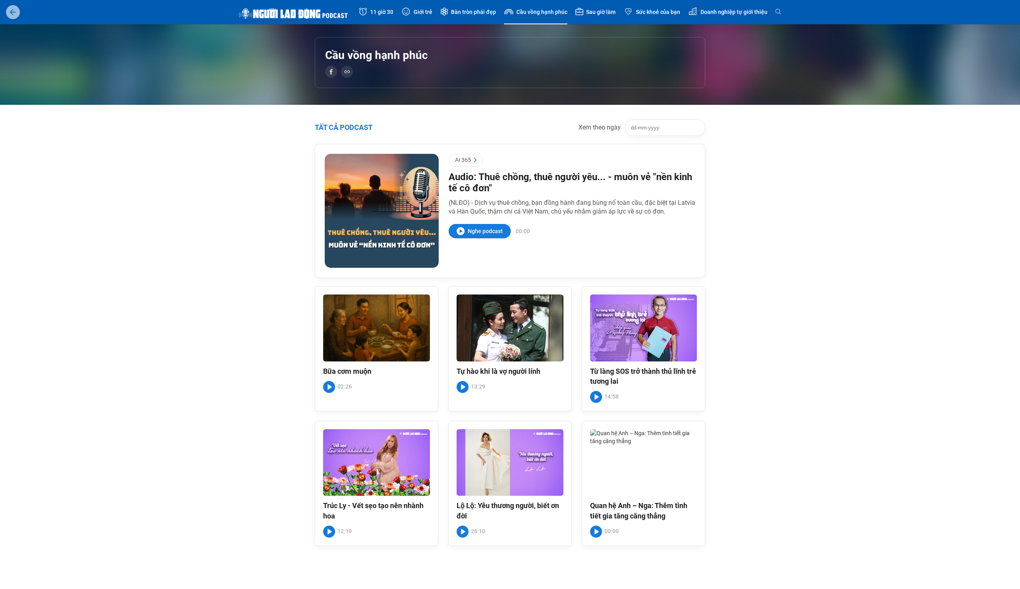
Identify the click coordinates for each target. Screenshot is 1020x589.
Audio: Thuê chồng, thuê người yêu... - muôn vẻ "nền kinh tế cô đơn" (570, 182)
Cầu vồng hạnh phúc (541, 12)
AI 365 (463, 160)
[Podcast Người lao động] (295, 12)
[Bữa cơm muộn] (376, 327)
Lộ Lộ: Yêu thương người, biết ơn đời (508, 510)
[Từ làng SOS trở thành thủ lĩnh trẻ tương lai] (643, 327)
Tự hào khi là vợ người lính (498, 371)
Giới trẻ (423, 12)
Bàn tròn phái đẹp (473, 12)
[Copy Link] (347, 72)
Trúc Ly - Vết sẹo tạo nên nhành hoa (373, 510)
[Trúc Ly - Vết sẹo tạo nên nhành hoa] (376, 462)
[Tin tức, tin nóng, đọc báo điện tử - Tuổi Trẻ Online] (13, 12)
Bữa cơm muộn (347, 371)
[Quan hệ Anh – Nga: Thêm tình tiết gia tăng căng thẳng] (643, 462)
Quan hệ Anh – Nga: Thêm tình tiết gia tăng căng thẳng (638, 510)
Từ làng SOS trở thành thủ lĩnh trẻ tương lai (643, 376)
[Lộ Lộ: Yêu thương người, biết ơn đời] (510, 462)
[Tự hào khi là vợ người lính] (510, 327)
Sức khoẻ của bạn (658, 12)
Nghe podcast (485, 231)
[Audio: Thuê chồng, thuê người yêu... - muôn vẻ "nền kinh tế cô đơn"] (382, 211)
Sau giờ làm (601, 12)
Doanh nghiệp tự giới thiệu (733, 12)
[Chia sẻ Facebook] (331, 72)
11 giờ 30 (381, 12)
